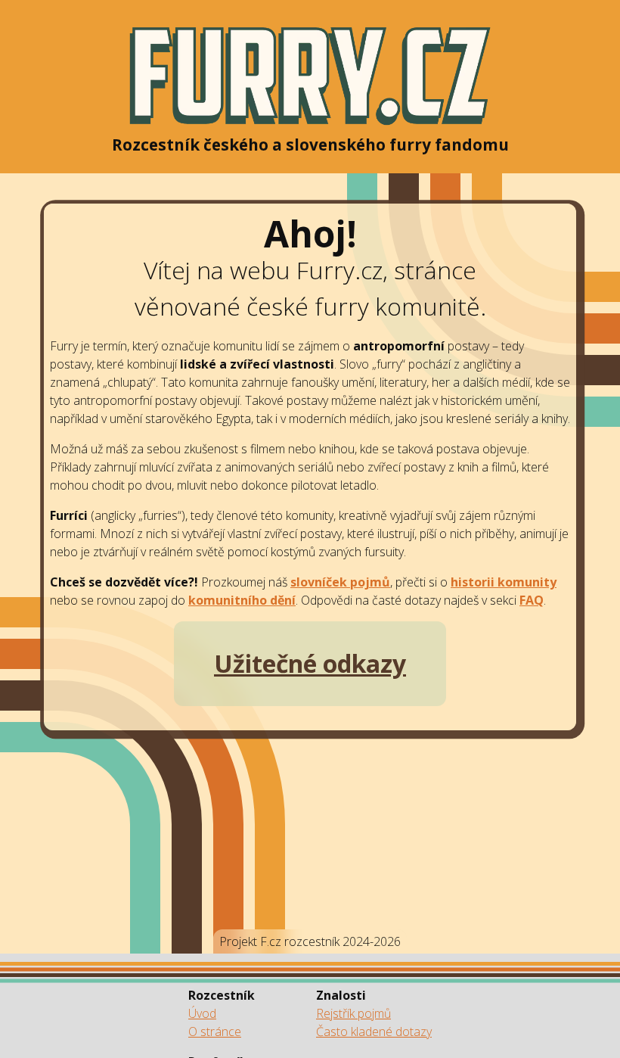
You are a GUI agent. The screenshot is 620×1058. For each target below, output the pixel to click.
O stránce (214, 1031)
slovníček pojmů (340, 582)
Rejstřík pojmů (353, 1013)
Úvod (202, 1013)
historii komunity (503, 582)
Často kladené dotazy (374, 1031)
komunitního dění (242, 600)
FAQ (531, 600)
